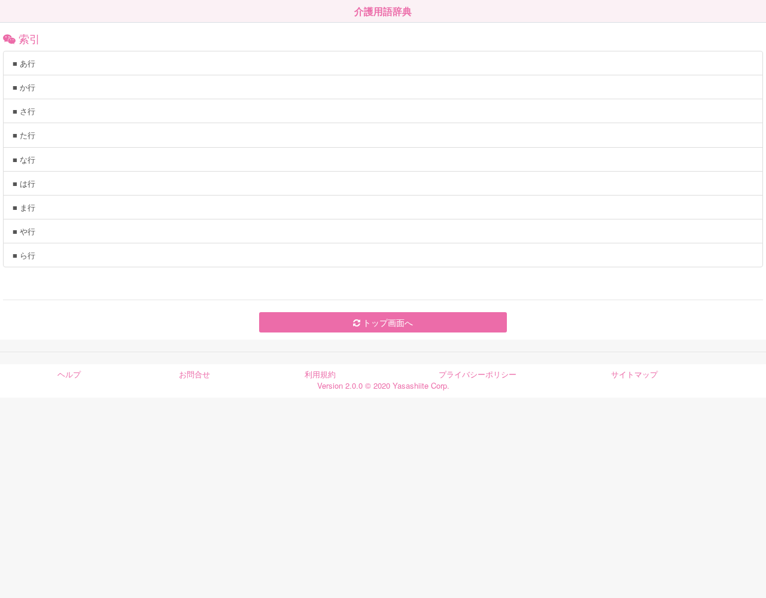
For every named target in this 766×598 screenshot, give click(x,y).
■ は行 (24, 183)
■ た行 (24, 135)
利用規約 (320, 374)
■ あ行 (24, 63)
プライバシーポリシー (477, 374)
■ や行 (24, 231)
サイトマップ (634, 374)
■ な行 (24, 159)
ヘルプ (69, 374)
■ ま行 (24, 207)
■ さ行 (24, 111)
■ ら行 (24, 255)
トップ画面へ (386, 322)
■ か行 (24, 87)
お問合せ (194, 374)
